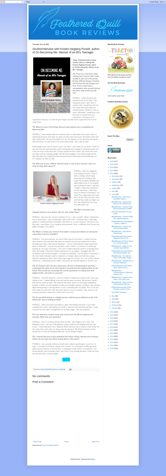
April (113, 299)
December (116, 176)
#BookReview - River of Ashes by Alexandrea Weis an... (122, 283)
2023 (112, 170)
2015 (112, 330)
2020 (112, 315)
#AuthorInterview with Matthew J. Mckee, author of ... (122, 222)
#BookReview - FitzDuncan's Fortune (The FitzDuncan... (122, 203)
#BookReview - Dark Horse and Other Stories (121, 198)
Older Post (95, 442)
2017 (112, 324)
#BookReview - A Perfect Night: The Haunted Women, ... (122, 217)
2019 (112, 318)
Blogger (92, 459)
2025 (112, 164)
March (114, 302)
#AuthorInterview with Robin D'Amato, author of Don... (121, 288)
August (114, 188)
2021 (112, 312)
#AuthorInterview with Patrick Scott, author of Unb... (122, 266)
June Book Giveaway (119, 292)
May (113, 296)
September (116, 185)
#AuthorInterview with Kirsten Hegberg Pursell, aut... (122, 237)
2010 (112, 345)
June (114, 194)
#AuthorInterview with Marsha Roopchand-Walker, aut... (122, 252)
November (116, 179)
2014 (112, 333)
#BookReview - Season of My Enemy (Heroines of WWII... (122, 208)
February (115, 305)
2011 (112, 342)
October (115, 182)
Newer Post (37, 442)
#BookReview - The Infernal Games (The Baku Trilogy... (122, 257)
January (115, 308)
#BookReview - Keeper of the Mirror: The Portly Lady (122, 278)
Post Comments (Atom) (50, 445)
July (113, 191)
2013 (112, 336)
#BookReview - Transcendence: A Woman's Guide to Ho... (122, 272)
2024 (112, 167)
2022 (112, 173)
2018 (112, 321)
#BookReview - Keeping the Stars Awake (121, 232)
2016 (112, 327)
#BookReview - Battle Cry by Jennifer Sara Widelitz (122, 247)
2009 (112, 348)
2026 (112, 161)
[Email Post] (70, 369)
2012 (112, 339)
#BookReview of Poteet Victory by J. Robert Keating (122, 242)
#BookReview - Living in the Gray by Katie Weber (121, 227)
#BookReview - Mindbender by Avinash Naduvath (122, 262)
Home (66, 442)
